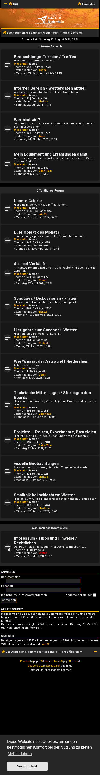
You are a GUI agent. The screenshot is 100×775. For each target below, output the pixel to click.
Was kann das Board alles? (50, 528)
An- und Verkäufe (30, 263)
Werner (33, 63)
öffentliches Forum (50, 190)
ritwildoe (44, 508)
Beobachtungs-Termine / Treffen (45, 56)
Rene (41, 136)
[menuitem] (13, 4)
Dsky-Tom (45, 170)
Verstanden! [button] (27, 766)
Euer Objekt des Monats (36, 232)
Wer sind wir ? (27, 119)
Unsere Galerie (28, 201)
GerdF (42, 374)
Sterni (42, 280)
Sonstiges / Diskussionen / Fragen (45, 298)
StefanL (43, 343)
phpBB (37, 661)
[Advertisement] (50, 725)
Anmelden (8, 572)
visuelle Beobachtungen (36, 463)
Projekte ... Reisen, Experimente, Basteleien (55, 432)
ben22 (42, 70)
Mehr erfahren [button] (20, 754)
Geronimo (44, 413)
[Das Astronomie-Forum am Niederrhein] (49, 20)
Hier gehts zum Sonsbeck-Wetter (45, 330)
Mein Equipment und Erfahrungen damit (51, 154)
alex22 (42, 311)
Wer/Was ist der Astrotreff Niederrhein (51, 361)
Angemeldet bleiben (79, 595)
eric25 (42, 214)
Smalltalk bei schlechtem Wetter (44, 495)
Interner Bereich (50, 46)
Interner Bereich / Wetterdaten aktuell (50, 88)
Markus (43, 101)
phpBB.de (66, 665)
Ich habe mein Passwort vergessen (24, 595)
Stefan (42, 553)
